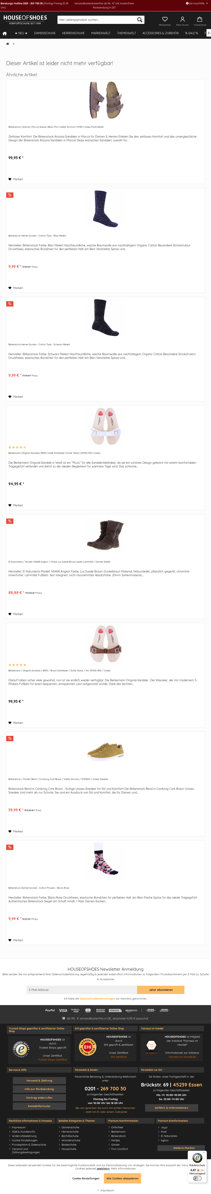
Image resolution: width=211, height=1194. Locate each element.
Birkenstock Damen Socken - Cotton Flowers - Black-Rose (38, 887)
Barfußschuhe (70, 1136)
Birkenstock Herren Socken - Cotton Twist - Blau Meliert (37, 235)
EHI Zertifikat (119, 1056)
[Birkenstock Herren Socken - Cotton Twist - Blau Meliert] (105, 208)
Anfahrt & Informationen (171, 1107)
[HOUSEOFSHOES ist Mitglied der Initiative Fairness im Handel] (151, 1047)
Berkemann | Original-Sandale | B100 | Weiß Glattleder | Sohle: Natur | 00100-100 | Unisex (54, 453)
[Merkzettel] (165, 18)
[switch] (197, 1178)
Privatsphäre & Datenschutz (29, 1144)
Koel (163, 1131)
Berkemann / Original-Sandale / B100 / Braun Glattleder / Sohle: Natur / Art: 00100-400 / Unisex (59, 670)
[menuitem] (100, 20)
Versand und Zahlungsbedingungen (26, 1150)
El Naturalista (169, 1136)
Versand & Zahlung (39, 1080)
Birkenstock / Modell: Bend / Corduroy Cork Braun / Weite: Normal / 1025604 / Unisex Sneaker (58, 779)
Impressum (19, 1127)
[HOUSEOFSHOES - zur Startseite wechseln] (25, 20)
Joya (164, 1127)
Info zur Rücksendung (39, 1089)
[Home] (6, 33)
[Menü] (204, 1153)
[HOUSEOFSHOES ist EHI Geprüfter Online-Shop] (87, 1047)
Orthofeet (117, 1127)
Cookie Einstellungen (25, 1140)
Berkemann (118, 1131)
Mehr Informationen (123, 1168)
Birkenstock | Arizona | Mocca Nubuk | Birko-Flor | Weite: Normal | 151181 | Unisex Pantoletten (56, 126)
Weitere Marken (184, 1148)
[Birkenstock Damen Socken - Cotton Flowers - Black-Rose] (105, 861)
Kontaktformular (39, 1106)
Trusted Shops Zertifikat (52, 1059)
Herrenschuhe (70, 1131)
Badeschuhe (69, 1144)
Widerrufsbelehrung (24, 1136)
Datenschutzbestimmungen (97, 998)
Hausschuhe (69, 1149)
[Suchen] (139, 20)
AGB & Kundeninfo (23, 1131)
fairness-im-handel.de (182, 1056)
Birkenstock (118, 1136)
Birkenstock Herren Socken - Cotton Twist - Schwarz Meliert (39, 344)
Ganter (115, 1144)
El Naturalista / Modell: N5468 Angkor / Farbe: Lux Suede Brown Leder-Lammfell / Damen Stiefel (59, 561)
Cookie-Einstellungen (86, 1178)
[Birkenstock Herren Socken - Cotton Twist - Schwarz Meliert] (105, 317)
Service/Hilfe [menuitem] (197, 3)
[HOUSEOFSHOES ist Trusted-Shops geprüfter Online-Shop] (21, 1049)
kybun (165, 1140)
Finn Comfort (119, 1149)
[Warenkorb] (201, 19)
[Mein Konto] (183, 19)
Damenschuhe (70, 1127)
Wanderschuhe (71, 1140)
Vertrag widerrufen (39, 1097)
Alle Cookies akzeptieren (122, 1178)
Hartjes (115, 1140)
